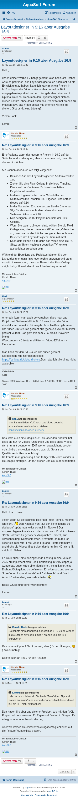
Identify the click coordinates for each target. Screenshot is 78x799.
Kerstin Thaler (18, 133)
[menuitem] (11, 12)
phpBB (28, 787)
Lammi (5, 48)
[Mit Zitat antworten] (66, 51)
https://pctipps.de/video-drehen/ (21, 359)
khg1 (4, 296)
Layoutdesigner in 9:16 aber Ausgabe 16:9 (35, 29)
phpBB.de (53, 791)
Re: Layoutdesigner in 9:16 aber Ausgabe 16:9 (35, 145)
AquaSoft (6, 280)
